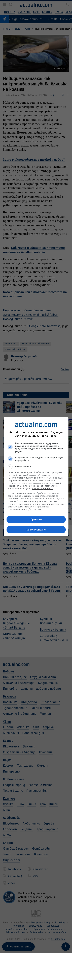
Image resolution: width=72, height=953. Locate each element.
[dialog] (36, 476)
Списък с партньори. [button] (42, 488)
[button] (36, 466)
